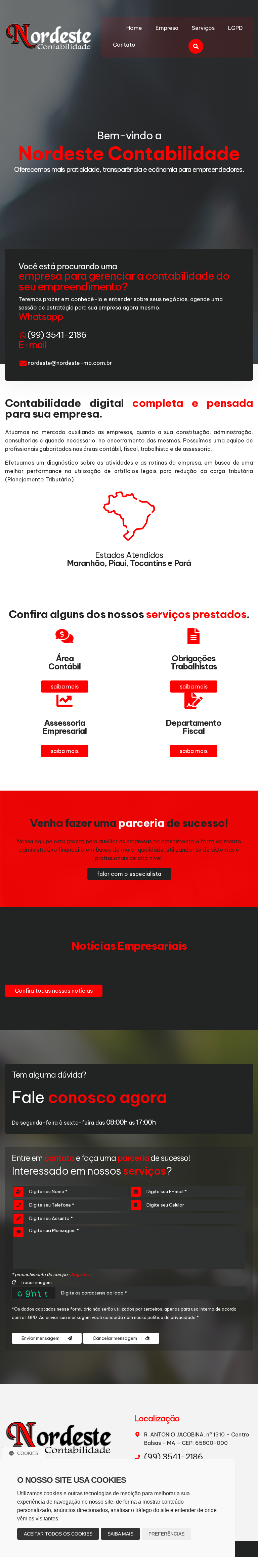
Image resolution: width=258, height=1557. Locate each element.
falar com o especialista (129, 873)
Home (134, 28)
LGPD (235, 28)
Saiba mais (120, 1534)
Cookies (27, 1453)
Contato (124, 44)
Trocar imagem (35, 1282)
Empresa (167, 28)
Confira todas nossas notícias (54, 990)
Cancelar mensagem (115, 1338)
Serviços (203, 28)
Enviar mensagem (41, 1338)
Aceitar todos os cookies (58, 1534)
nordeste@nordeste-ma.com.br (70, 363)
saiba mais (65, 686)
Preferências (166, 1534)
